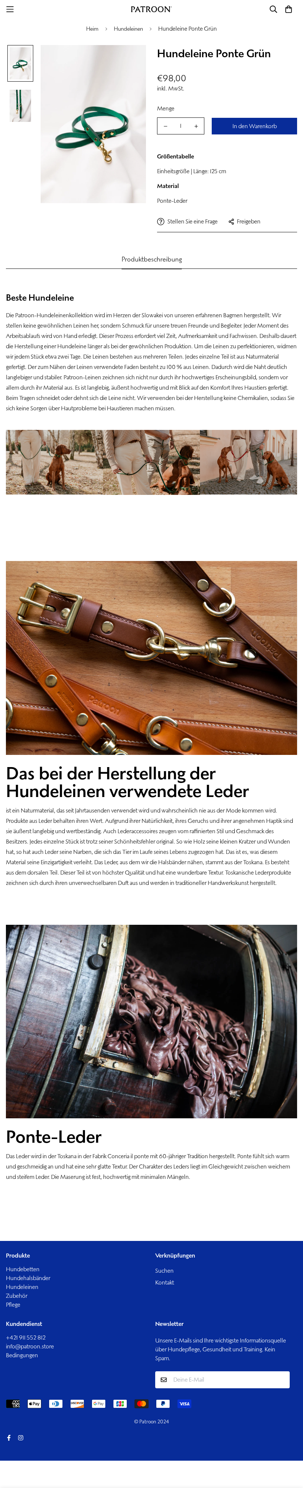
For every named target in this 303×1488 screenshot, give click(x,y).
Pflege (13, 1304)
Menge (165, 108)
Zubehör (16, 1295)
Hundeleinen (128, 28)
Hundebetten (23, 1269)
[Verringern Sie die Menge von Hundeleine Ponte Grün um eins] (165, 126)
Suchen (164, 1270)
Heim (92, 28)
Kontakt (164, 1282)
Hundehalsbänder (28, 1278)
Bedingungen (22, 1355)
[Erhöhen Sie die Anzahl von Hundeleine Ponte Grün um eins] (196, 126)
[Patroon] (151, 9)
